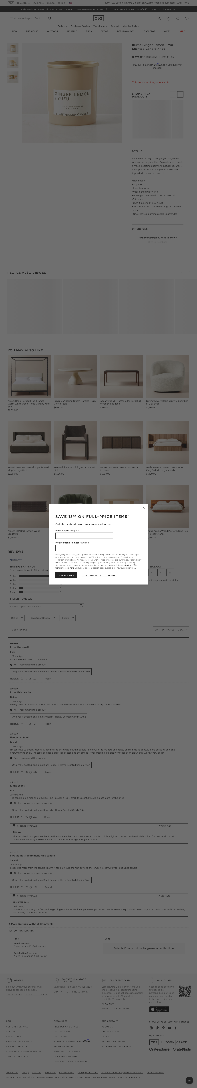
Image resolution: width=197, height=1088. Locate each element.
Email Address (67, 530)
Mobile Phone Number (72, 542)
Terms (96, 565)
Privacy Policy (124, 565)
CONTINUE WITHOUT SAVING (99, 575)
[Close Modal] (143, 507)
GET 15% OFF (66, 575)
